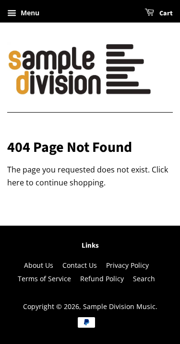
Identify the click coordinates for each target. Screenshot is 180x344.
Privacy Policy (127, 265)
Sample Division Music (119, 306)
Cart (165, 13)
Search (144, 278)
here (15, 182)
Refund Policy (102, 278)
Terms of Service (44, 278)
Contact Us (79, 265)
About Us (38, 265)
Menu (29, 12)
